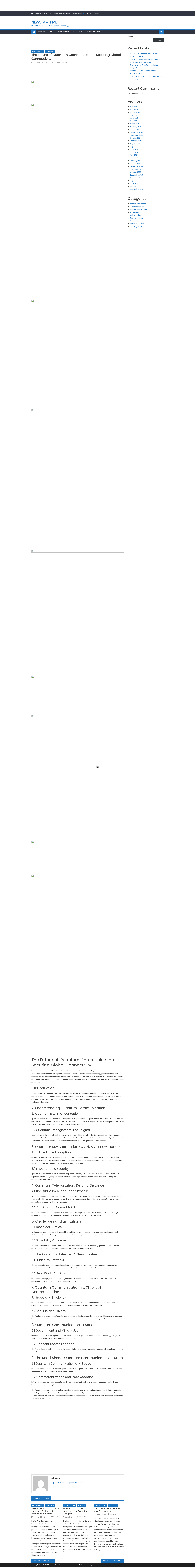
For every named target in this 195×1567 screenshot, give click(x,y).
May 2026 (134, 107)
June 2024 (134, 149)
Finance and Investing (138, 209)
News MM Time (44, 22)
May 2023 (134, 186)
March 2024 (134, 158)
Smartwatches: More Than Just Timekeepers (107, 1509)
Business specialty (45, 32)
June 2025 (134, 118)
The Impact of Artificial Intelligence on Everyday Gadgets (75, 1511)
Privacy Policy (77, 14)
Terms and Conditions (62, 14)
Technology (50, 52)
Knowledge (78, 32)
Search (130, 36)
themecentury (86, 1565)
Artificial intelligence (138, 204)
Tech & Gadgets (37, 52)
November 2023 (136, 169)
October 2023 (135, 172)
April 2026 (134, 109)
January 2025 (135, 129)
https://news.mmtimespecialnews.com (66, 1482)
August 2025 (135, 112)
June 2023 (134, 183)
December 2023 (136, 166)
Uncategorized (136, 226)
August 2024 (135, 143)
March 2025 (134, 124)
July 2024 (134, 146)
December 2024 (136, 132)
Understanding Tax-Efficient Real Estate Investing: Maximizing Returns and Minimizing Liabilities (44, 1561)
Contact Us (97, 14)
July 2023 (133, 181)
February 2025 (135, 126)
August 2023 (135, 178)
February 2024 (135, 161)
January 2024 (135, 163)
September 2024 (136, 141)
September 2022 (136, 189)
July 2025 (133, 115)
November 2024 (136, 135)
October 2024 (135, 138)
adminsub (52, 63)
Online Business (63, 32)
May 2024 (134, 152)
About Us (88, 14)
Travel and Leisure (93, 32)
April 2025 (134, 121)
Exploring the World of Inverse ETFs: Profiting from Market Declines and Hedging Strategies (113, 1561)
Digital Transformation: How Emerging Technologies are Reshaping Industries (45, 1511)
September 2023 (136, 175)
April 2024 (134, 155)
